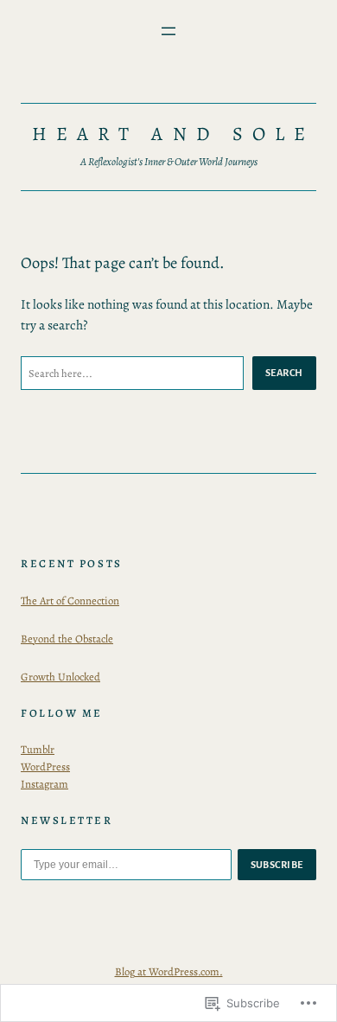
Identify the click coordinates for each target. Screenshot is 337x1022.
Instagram (44, 783)
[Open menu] (168, 31)
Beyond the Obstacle (67, 638)
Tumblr (37, 749)
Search (284, 372)
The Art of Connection (70, 600)
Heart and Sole (173, 134)
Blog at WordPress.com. (169, 971)
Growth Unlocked (60, 676)
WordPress (45, 766)
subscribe (277, 864)
